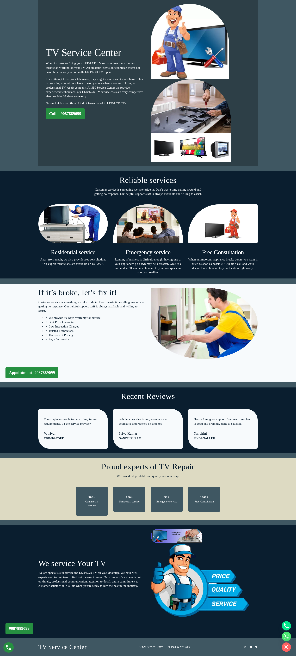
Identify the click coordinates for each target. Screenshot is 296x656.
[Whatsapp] (286, 636)
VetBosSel (185, 646)
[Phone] (286, 625)
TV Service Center (62, 646)
